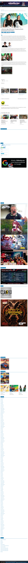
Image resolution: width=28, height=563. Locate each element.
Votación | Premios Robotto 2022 (4, 549)
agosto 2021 (2, 471)
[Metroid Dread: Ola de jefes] (14, 276)
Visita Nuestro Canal (3, 265)
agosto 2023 (2, 442)
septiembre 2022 (3, 455)
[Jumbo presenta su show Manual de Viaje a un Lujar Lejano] (22, 91)
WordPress (15, 561)
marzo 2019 (2, 506)
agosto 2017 (2, 529)
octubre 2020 (2, 483)
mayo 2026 (2, 402)
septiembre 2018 (3, 513)
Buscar (2, 153)
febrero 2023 (2, 449)
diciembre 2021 (2, 466)
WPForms (2, 551)
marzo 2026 (2, 404)
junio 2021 (2, 473)
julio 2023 (2, 443)
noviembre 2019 (2, 496)
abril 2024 (2, 432)
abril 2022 (2, 461)
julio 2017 (2, 530)
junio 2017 (2, 531)
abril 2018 (2, 519)
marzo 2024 (2, 433)
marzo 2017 (2, 535)
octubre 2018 (2, 512)
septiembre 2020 (3, 484)
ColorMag (11, 561)
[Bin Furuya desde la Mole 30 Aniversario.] (14, 257)
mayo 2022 (2, 460)
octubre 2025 (2, 410)
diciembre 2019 (2, 495)
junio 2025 (2, 415)
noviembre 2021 (2, 467)
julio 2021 (2, 472)
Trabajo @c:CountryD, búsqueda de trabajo (4, 155)
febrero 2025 (2, 420)
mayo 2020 (2, 489)
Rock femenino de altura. (13, 93)
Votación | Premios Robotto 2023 (4, 550)
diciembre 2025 (2, 408)
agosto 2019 (2, 500)
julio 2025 (2, 414)
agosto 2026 (2, 398)
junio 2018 (2, 517)
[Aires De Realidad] (14, 211)
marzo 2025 (2, 419)
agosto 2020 (2, 485)
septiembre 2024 (3, 426)
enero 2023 (2, 450)
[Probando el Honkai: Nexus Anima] (14, 242)
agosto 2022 (2, 456)
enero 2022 (2, 465)
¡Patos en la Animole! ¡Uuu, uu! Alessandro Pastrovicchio (4, 121)
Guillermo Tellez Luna (7, 33)
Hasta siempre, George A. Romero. (22, 98)
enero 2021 (2, 479)
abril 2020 (2, 490)
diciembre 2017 (2, 524)
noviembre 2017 (2, 525)
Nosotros (2, 543)
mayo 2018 (2, 518)
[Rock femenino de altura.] (14, 91)
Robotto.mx (6, 561)
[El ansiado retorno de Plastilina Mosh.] (5, 91)
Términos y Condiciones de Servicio (5, 545)
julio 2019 (2, 501)
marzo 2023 (2, 448)
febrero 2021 (2, 478)
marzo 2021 (2, 477)
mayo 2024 (2, 431)
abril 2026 (2, 403)
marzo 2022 (2, 462)
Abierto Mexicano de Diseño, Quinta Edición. (14, 121)
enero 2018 (2, 523)
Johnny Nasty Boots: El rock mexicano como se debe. (23, 121)
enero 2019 (2, 508)
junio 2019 (2, 502)
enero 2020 (2, 494)
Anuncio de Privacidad (3, 539)
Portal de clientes (3, 544)
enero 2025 (2, 421)
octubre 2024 (2, 425)
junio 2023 (2, 444)
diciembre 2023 (2, 437)
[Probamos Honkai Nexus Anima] (14, 227)
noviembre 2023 (2, 438)
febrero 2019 (2, 507)
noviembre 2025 (2, 409)
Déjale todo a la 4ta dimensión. (5, 98)
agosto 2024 (2, 427)
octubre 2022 (2, 454)
